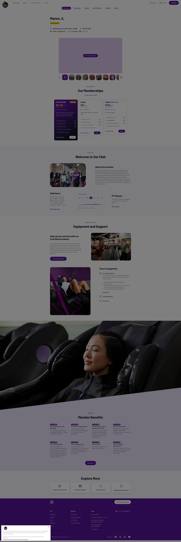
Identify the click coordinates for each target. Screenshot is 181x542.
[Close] (48, 526)
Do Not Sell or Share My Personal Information (19, 539)
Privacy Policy (6, 539)
